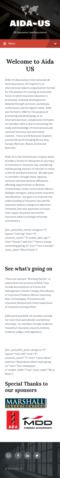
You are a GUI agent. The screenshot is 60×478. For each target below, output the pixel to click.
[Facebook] (18, 455)
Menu (11, 43)
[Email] (8, 455)
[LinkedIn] (27, 455)
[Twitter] (37, 455)
